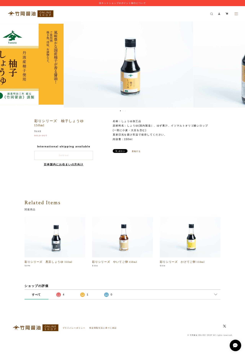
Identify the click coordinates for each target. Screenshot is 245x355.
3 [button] (125, 110)
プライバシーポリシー (74, 328)
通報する (136, 151)
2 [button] (122, 110)
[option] (122, 64)
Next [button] (239, 64)
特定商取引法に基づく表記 (103, 328)
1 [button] (120, 110)
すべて (36, 294)
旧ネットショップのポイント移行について (122, 3)
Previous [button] (6, 64)
